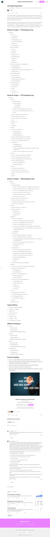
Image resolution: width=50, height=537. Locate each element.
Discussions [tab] (15, 491)
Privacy (24, 530)
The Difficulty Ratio (11, 508)
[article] (25, 496)
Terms (27, 530)
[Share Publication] (38, 2)
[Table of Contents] (1, 268)
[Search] (36, 2)
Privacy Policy (32, 408)
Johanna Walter (12, 441)
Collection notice (31, 530)
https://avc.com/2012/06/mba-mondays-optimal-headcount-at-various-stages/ (24, 360)
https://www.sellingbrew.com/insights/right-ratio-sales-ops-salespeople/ (23, 365)
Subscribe (42, 1)
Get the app (30, 532)
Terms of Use (30, 407)
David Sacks (11, 9)
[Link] (6, 30)
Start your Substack (22, 532)
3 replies (11, 437)
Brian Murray (18, 511)
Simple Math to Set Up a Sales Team (15, 501)
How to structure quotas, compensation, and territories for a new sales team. (20, 502)
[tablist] (11, 422)
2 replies (11, 482)
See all (9, 515)
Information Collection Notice (24, 408)
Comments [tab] (9, 422)
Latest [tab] (11, 491)
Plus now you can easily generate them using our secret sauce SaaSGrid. (19, 495)
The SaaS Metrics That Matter (14, 494)
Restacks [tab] (13, 422)
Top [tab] (8, 491)
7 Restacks (19, 411)
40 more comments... (10, 486)
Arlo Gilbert (11, 431)
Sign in (47, 1)
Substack (20, 534)
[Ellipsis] (42, 431)
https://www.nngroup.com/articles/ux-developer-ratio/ (20, 367)
